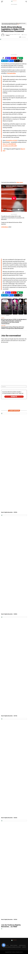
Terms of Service (13, 945)
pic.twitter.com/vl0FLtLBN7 (10, 145)
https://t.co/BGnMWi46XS (9, 144)
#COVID (15, 140)
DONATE (14, 396)
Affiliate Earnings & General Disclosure (12, 947)
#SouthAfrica (9, 140)
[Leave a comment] (3, 945)
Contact (24, 947)
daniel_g (7, 35)
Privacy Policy (5, 945)
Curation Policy (22, 945)
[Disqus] (14, 362)
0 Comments (23, 37)
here (18, 24)
